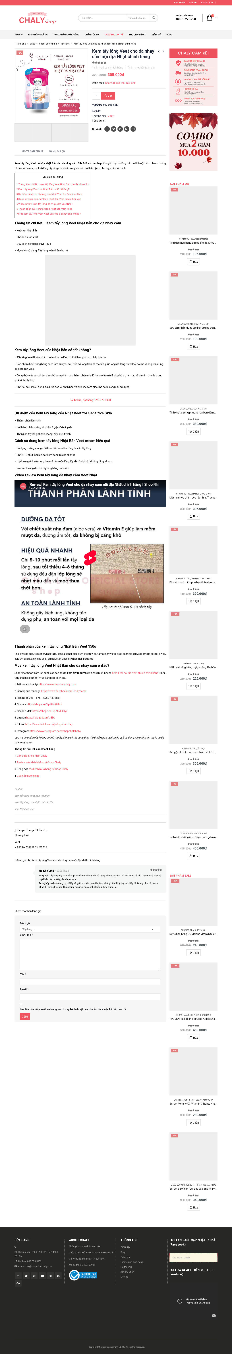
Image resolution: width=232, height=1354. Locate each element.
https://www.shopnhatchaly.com (57, 684)
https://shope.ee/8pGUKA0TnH (44, 704)
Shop (17, 34)
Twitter (113, 129)
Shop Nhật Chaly (181, 1257)
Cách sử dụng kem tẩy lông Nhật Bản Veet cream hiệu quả (48, 199)
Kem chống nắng (38, 34)
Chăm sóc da (92, 34)
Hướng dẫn (207, 2)
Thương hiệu (136, 34)
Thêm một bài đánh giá (141, 67)
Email (133, 129)
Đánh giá (25, 923)
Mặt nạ (200, 664)
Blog (169, 34)
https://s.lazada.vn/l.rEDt (40, 717)
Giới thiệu (179, 2)
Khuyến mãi (200, 930)
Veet (110, 115)
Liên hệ (124, 1276)
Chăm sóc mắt (178, 1185)
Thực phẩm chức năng (66, 34)
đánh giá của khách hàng (107, 67)
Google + (126, 129)
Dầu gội (201, 749)
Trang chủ (20, 44)
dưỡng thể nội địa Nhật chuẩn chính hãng (134, 672)
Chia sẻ (97, 129)
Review (193, 2)
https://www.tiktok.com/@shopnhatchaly (49, 724)
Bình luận (26, 934)
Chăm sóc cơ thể (113, 34)
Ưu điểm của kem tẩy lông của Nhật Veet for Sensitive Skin (49, 194)
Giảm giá (156, 34)
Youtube (42, 1275)
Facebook (107, 129)
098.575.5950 (103, 400)
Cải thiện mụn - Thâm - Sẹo (186, 1100)
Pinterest (34, 1275)
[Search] (154, 18)
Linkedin (58, 1275)
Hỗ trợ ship (126, 1267)
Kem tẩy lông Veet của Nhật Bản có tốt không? (42, 189)
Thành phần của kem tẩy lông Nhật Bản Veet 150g (44, 208)
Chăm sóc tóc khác (201, 494)
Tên (23, 974)
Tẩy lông (65, 44)
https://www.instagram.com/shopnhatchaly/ (55, 731)
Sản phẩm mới (201, 239)
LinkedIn (120, 129)
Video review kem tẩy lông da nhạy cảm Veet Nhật (44, 204)
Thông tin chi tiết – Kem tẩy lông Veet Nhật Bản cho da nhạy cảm (52, 184)
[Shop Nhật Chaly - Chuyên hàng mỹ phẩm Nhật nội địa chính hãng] (37, 17)
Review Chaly (127, 1271)
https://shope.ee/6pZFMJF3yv (49, 711)
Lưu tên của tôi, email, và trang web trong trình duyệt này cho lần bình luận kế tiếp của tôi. (73, 1009)
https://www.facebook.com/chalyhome (63, 691)
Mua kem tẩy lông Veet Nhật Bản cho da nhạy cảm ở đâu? (48, 213)
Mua (110, 96)
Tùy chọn (193, 431)
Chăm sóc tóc (186, 239)
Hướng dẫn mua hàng (132, 1262)
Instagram (50, 1275)
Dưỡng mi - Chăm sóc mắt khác (201, 1185)
